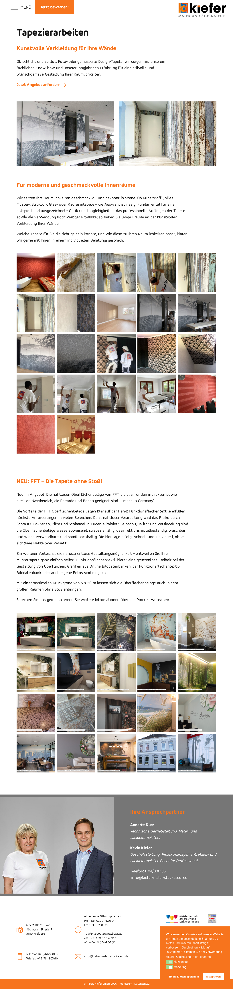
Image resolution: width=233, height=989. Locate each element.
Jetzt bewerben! (54, 7)
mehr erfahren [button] (202, 956)
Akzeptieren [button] (213, 976)
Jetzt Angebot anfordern (38, 85)
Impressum (125, 983)
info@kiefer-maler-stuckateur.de (158, 878)
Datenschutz (142, 983)
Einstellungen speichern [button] (184, 976)
